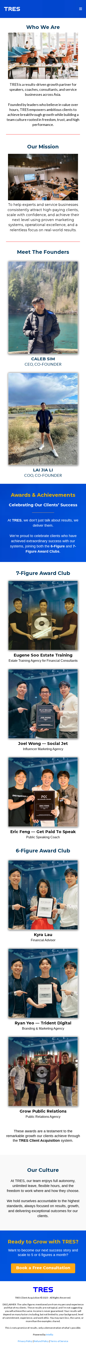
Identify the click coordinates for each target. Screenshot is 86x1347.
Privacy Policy (25, 1341)
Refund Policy (41, 1341)
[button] (80, 9)
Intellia (49, 1334)
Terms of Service (59, 1341)
